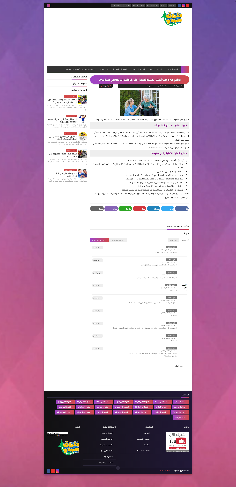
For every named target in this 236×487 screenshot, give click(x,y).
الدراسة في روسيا (64, 401)
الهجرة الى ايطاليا (141, 412)
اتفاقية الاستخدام (152, 5)
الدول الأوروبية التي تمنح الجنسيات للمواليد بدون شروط (62, 120)
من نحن (163, 5)
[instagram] (183, 5)
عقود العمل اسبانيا (83, 412)
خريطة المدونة (117, 5)
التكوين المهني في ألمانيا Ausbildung (65, 174)
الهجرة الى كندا (172, 69)
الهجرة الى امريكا (138, 69)
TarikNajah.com (164, 470)
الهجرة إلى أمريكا (65, 406)
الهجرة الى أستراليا (142, 406)
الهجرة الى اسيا (102, 406)
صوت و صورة (108, 456)
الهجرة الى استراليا (120, 69)
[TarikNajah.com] (171, 18)
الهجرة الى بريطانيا (121, 412)
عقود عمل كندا (180, 417)
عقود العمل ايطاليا (63, 412)
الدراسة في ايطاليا (103, 401)
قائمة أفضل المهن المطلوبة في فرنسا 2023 (63, 155)
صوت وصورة (104, 69)
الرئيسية (171, 5)
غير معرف (171, 247)
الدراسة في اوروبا (122, 401)
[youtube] (187, 5)
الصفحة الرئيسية (162, 86)
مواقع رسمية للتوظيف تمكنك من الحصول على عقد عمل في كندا (62, 101)
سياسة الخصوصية (138, 5)
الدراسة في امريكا (142, 401)
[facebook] (179, 5)
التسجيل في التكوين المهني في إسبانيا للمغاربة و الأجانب (63, 138)
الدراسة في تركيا (83, 401)
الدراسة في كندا (179, 406)
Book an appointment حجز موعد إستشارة (80, 69)
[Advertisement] (118, 47)
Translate (63, 435)
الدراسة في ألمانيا (162, 401)
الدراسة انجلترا (180, 401)
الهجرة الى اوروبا (156, 69)
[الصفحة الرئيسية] (185, 69)
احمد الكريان (171, 284)
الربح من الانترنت (161, 406)
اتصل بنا (127, 5)
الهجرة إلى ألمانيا (84, 406)
